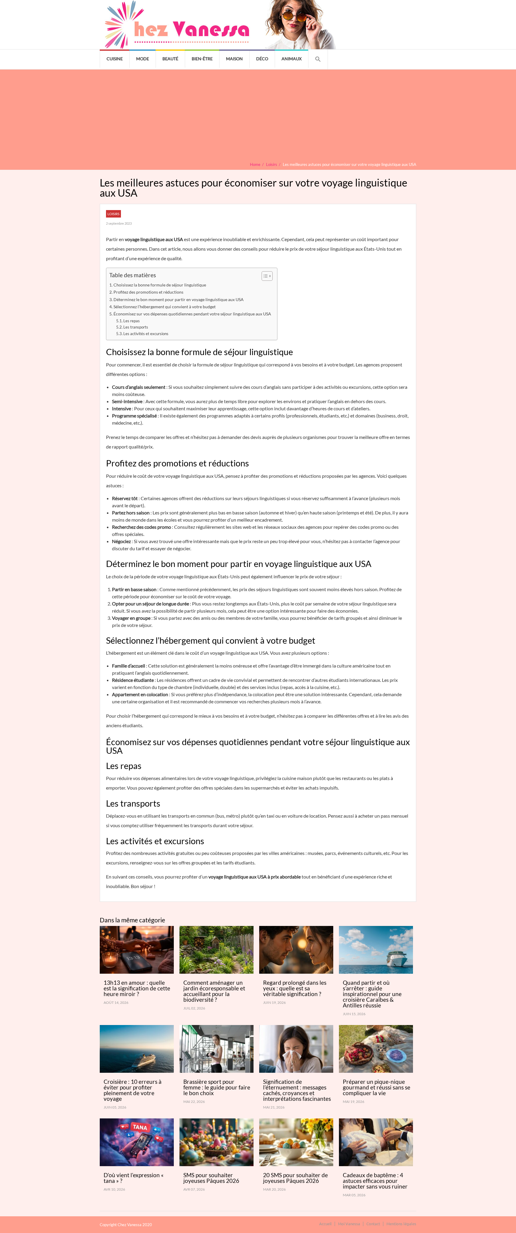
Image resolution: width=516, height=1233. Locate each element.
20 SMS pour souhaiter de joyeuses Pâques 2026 (295, 1178)
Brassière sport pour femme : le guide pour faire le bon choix (216, 1087)
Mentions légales (401, 1223)
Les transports (135, 327)
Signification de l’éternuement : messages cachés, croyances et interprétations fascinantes (297, 1090)
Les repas (131, 320)
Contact (373, 1223)
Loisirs (113, 214)
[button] (318, 59)
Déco (262, 58)
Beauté (170, 58)
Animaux (292, 58)
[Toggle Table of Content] (264, 276)
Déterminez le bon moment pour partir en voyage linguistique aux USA (178, 299)
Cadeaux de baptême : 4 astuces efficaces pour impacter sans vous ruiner (375, 1181)
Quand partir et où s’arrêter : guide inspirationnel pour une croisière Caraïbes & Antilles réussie (372, 994)
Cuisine (115, 58)
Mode (142, 58)
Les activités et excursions (145, 333)
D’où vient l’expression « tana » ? (134, 1178)
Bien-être (202, 58)
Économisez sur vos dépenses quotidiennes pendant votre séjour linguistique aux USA (192, 313)
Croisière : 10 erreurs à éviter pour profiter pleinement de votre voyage (133, 1090)
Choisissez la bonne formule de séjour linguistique (159, 284)
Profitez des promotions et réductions (148, 292)
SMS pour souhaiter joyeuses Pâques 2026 (211, 1178)
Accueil (325, 1223)
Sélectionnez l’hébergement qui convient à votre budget (164, 306)
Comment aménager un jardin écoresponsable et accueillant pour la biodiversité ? (214, 991)
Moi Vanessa (349, 1223)
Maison (234, 58)
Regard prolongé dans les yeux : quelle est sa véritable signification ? (294, 988)
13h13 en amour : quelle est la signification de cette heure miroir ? (137, 988)
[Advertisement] (258, 117)
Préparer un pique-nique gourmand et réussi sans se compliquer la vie (376, 1087)
